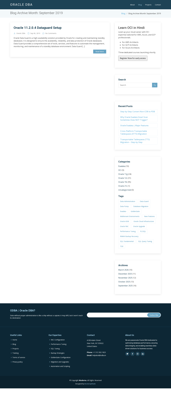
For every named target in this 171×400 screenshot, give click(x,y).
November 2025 (125, 277)
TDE (121, 246)
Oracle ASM (124, 221)
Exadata (121, 166)
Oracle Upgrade (139, 226)
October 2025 (124, 281)
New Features (149, 216)
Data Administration (127, 201)
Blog (140, 5)
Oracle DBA (20, 33)
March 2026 (123, 270)
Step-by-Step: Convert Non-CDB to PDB (137, 111)
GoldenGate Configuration (60, 357)
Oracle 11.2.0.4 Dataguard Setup (38, 28)
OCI (119, 170)
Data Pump (124, 206)
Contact (158, 5)
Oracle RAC (124, 226)
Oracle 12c (122, 178)
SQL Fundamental (127, 241)
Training (15, 353)
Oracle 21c (122, 186)
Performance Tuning (128, 231)
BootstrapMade (90, 384)
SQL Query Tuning (145, 241)
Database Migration (140, 206)
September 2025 (125, 285)
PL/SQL (143, 231)
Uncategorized (124, 190)
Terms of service (18, 357)
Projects (148, 5)
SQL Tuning (55, 348)
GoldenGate (135, 211)
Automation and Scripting (60, 366)
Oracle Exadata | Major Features (134, 125)
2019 (38, 33)
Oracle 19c (122, 182)
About (132, 5)
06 (34, 33)
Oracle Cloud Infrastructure (144, 221)
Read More (100, 51)
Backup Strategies (57, 353)
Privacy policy (17, 362)
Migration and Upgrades (60, 362)
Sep (31, 33)
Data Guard (144, 201)
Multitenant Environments (129, 216)
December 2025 (125, 274)
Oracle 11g (123, 174)
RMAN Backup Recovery (129, 236)
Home (14, 340)
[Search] (154, 85)
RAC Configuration (58, 340)
